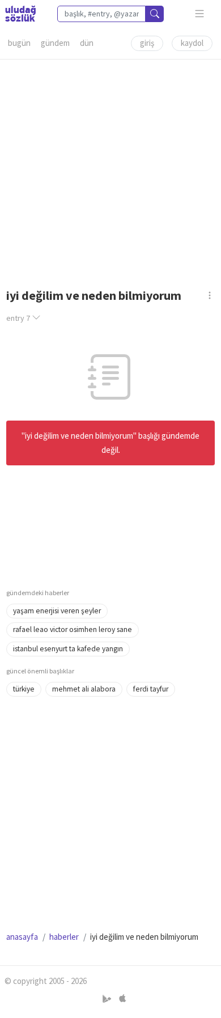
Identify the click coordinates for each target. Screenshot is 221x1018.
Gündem (55, 42)
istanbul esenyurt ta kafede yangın (68, 649)
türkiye (24, 689)
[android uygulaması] (108, 999)
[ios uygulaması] (122, 999)
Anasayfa (22, 936)
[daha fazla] (199, 14)
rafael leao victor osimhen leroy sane (72, 629)
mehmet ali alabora (84, 689)
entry (18, 318)
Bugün (19, 42)
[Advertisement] (110, 170)
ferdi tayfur (150, 689)
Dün (87, 42)
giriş (147, 42)
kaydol (192, 42)
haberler (64, 936)
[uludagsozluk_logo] (20, 13)
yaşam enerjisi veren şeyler (57, 611)
